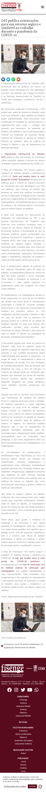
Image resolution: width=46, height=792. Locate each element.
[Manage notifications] (40, 787)
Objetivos (23, 713)
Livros (23, 771)
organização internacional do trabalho (19, 647)
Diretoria (23, 703)
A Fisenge (23, 700)
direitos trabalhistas (31, 644)
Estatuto (23, 709)
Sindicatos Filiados (23, 706)
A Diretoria (23, 731)
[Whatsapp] (36, 690)
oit (42, 644)
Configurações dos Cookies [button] (15, 786)
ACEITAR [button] (32, 786)
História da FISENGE (23, 716)
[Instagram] (16, 690)
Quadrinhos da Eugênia (23, 741)
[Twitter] (23, 690)
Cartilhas (23, 768)
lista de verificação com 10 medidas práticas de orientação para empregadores (23, 568)
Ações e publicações (23, 734)
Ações (23, 753)
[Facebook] (9, 690)
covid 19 (18, 644)
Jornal (23, 762)
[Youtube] (29, 690)
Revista (23, 765)
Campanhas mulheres (23, 744)
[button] (42, 7)
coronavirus (8, 644)
